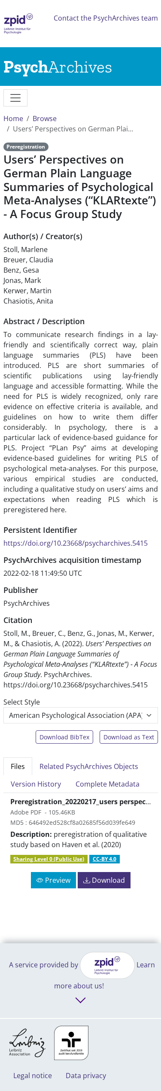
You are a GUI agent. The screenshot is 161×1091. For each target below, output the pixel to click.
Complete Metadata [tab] (108, 784)
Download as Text (128, 737)
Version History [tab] (36, 784)
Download (107, 880)
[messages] (15, 97)
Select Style (21, 702)
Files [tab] (18, 766)
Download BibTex (64, 737)
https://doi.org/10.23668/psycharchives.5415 (75, 543)
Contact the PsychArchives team (106, 18)
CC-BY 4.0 (104, 859)
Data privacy (86, 1075)
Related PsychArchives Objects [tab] (88, 766)
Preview (56, 880)
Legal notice (32, 1075)
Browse (45, 118)
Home (13, 118)
